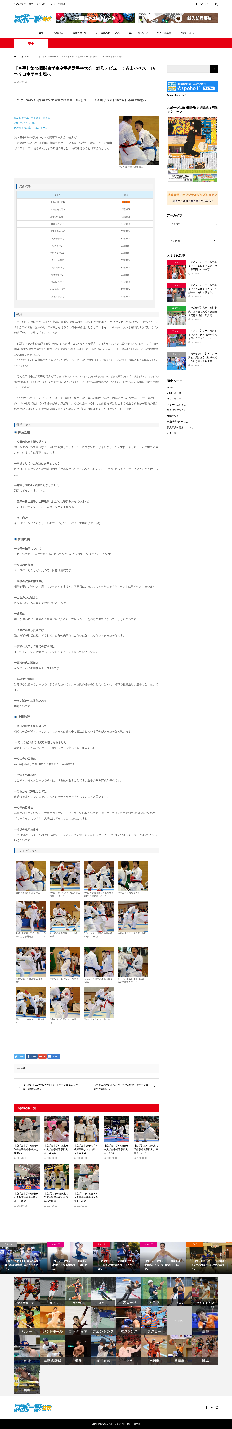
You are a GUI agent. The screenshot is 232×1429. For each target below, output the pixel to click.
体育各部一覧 (79, 33)
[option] (23, 1258)
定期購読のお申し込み (108, 33)
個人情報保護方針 (176, 410)
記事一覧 (171, 433)
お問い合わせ (187, 33)
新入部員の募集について (180, 427)
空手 (31, 43)
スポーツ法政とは (138, 33)
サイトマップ (174, 399)
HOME (40, 33)
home (170, 387)
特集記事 (58, 33)
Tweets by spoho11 (177, 95)
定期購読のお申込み (177, 421)
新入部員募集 (164, 33)
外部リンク (173, 416)
